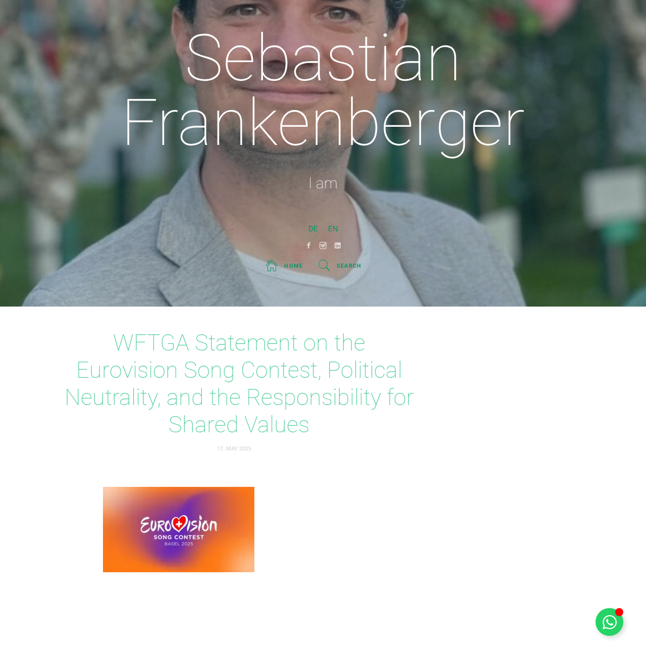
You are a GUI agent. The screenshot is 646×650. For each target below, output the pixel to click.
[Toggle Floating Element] (609, 622)
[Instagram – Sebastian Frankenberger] (323, 245)
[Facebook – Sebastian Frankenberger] (308, 245)
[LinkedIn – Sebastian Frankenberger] (338, 245)
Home (293, 266)
